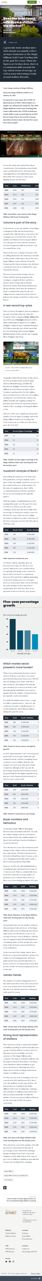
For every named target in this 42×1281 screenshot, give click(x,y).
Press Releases (27, 1239)
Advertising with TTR (29, 1252)
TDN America (10, 1249)
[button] (5, 42)
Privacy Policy (35, 1273)
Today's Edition (10, 1233)
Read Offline (26, 1236)
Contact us (25, 1249)
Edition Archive (10, 1236)
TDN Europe (9, 1252)
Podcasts (25, 1233)
